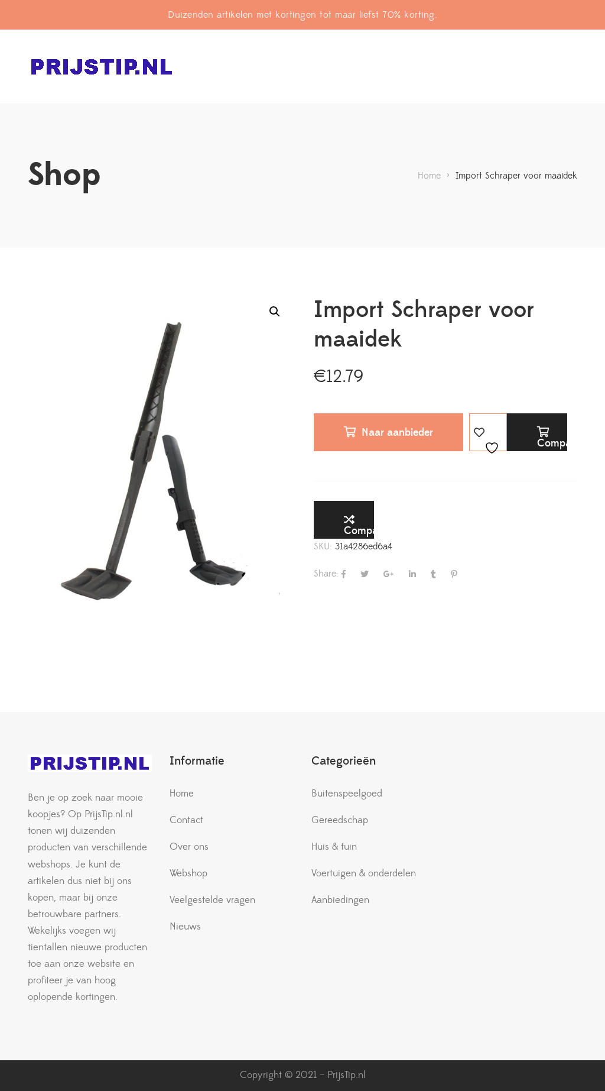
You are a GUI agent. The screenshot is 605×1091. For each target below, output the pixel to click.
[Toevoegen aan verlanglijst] (488, 432)
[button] (274, 311)
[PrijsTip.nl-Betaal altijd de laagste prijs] (101, 66)
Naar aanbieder (397, 432)
